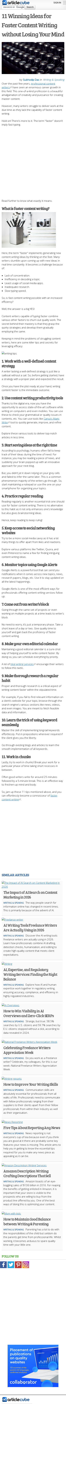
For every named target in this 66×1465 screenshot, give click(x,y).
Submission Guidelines (16, 1429)
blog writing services (22, 664)
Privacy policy (11, 1424)
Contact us (9, 1419)
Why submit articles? (15, 1440)
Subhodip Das (31, 79)
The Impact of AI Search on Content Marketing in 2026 (30, 895)
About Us (8, 1408)
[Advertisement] (33, 161)
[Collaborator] (33, 1385)
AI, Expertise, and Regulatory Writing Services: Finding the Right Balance (30, 974)
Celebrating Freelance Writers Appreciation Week (26, 1050)
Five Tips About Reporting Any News (31, 1127)
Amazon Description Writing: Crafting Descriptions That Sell (27, 1173)
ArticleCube (35, 1446)
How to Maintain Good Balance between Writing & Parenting (27, 1221)
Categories (9, 1413)
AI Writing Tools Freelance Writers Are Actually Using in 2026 (30, 927)
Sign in (57, 2)
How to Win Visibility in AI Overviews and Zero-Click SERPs (28, 1013)
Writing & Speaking (53, 79)
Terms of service (13, 1434)
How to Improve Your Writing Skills (30, 1084)
